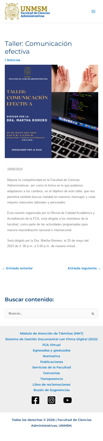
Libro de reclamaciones (51, 384)
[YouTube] (67, 400)
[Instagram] (51, 400)
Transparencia (51, 379)
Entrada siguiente (84, 268)
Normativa (51, 356)
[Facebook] (35, 400)
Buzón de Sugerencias (52, 390)
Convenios (51, 373)
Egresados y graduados (51, 350)
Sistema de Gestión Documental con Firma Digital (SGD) (51, 339)
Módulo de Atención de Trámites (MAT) (51, 333)
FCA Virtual (51, 345)
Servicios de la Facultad (51, 367)
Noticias (13, 60)
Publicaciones (51, 362)
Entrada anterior (17, 268)
